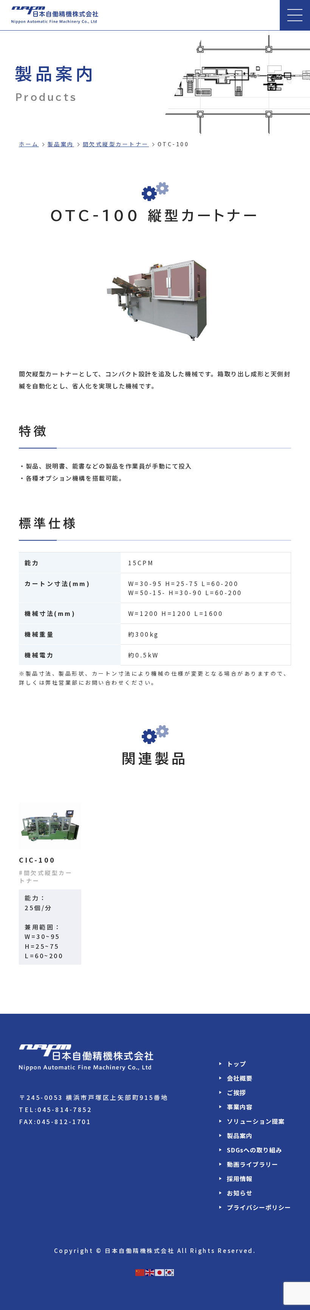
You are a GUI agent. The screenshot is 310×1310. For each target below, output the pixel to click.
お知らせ (240, 1192)
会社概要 (240, 1078)
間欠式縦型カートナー (116, 144)
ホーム (29, 144)
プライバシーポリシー (259, 1207)
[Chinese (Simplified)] (140, 1271)
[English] (150, 1271)
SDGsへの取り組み (254, 1149)
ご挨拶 (236, 1092)
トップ (236, 1063)
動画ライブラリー (252, 1164)
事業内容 (240, 1106)
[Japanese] (160, 1271)
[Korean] (170, 1271)
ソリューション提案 (256, 1121)
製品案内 (61, 144)
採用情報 (240, 1178)
